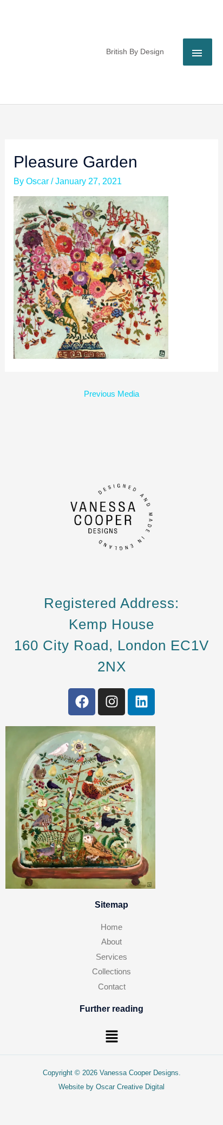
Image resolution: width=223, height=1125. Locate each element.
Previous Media (111, 394)
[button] (111, 1037)
